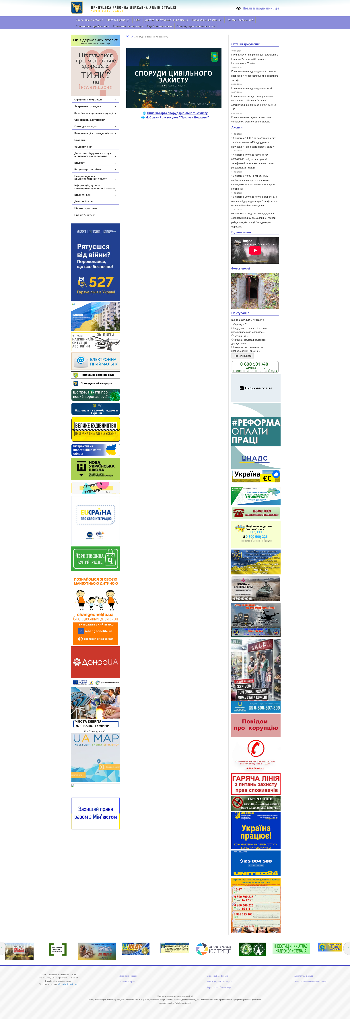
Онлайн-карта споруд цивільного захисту (177, 113)
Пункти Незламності (240, 19)
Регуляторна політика (88, 169)
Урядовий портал (127, 981)
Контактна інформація (128, 26)
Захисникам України (89, 19)
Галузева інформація (206, 19)
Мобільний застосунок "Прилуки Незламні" (177, 117)
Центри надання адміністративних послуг (90, 177)
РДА (137, 19)
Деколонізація (83, 201)
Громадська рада (85, 126)
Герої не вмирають (160, 26)
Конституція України (303, 976)
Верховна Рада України (217, 976)
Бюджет (79, 162)
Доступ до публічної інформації (166, 19)
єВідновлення (83, 146)
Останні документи (245, 44)
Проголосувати (243, 355)
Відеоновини (241, 232)
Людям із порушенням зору (260, 8)
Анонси (236, 127)
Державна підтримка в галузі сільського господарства (93, 154)
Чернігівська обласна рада (219, 987)
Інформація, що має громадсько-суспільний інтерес (94, 186)
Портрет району (118, 19)
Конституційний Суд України (220, 981)
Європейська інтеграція (89, 119)
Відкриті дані (82, 194)
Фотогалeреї (240, 268)
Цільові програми (85, 208)
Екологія (79, 140)
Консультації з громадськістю (93, 133)
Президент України (128, 976)
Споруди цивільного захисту (195, 26)
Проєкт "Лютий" (84, 215)
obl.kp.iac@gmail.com (67, 984)
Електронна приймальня (92, 26)
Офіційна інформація (88, 99)
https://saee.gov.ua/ (93, 731)
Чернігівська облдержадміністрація (310, 981)
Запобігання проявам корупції (93, 113)
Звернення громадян (87, 106)
